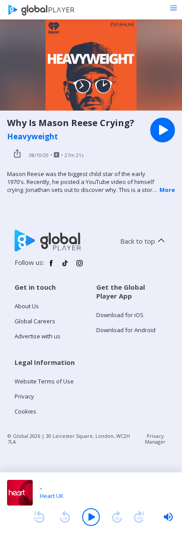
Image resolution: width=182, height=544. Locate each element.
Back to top (137, 241)
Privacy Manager (155, 438)
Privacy (24, 396)
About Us (27, 306)
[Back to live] (139, 517)
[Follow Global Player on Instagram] (79, 267)
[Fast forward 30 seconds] (117, 517)
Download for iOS (120, 315)
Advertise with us (38, 336)
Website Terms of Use (44, 381)
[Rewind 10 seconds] (65, 517)
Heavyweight (32, 137)
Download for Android (125, 330)
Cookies (25, 411)
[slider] (168, 517)
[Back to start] (39, 517)
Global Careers (35, 321)
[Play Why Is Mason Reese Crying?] (162, 130)
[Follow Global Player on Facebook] (51, 267)
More (167, 190)
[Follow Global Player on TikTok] (65, 267)
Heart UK (52, 496)
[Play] (91, 517)
